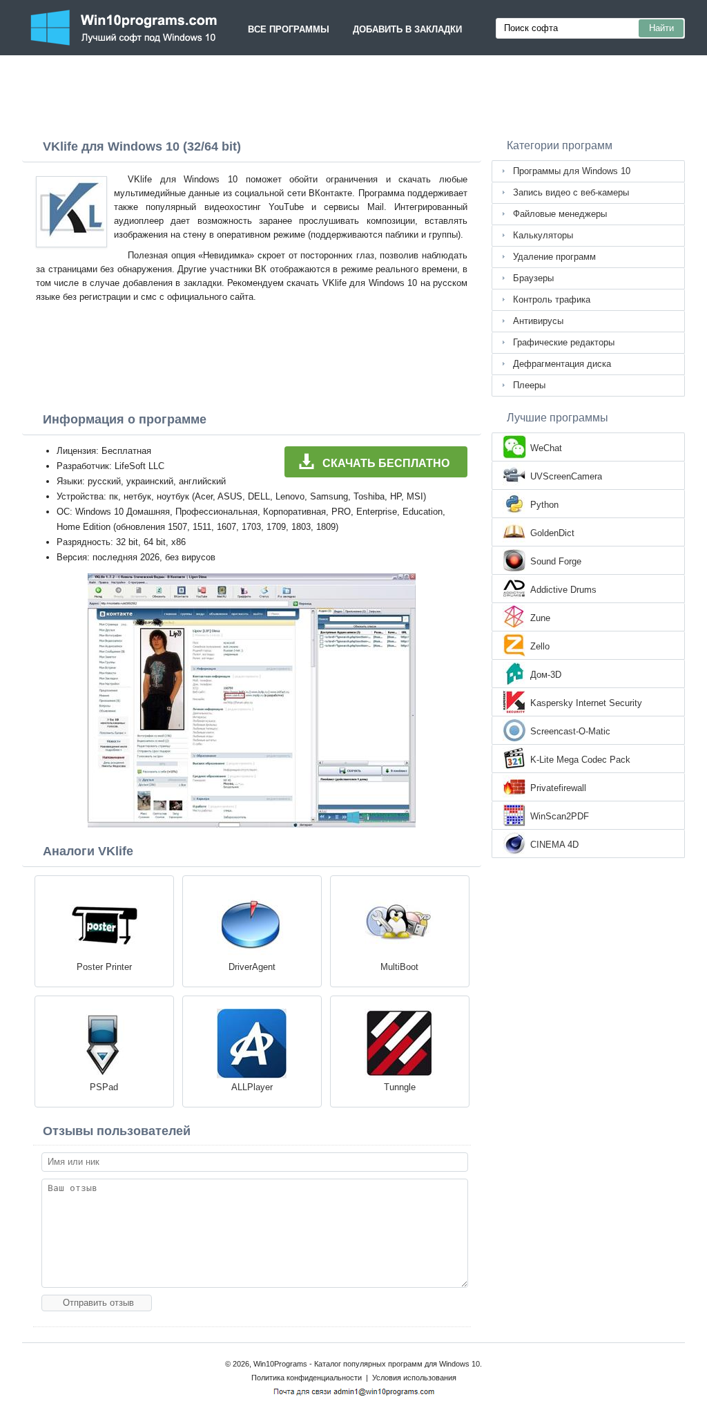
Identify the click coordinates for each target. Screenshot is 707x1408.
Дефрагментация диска (562, 364)
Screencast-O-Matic (570, 731)
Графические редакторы (563, 342)
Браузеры (533, 278)
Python (544, 505)
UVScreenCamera (566, 476)
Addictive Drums (563, 589)
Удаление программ (554, 256)
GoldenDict (552, 533)
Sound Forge (555, 561)
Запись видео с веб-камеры (571, 192)
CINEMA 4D (554, 844)
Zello (540, 646)
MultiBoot (399, 967)
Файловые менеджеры (560, 214)
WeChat (546, 448)
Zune (540, 618)
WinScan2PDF (559, 816)
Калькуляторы (543, 235)
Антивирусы (538, 321)
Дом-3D (545, 674)
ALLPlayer (252, 1087)
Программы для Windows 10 (571, 171)
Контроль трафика (551, 299)
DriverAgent (252, 967)
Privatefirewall (558, 788)
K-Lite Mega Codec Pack (580, 759)
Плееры (529, 385)
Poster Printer (104, 967)
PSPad (104, 1087)
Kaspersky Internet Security (586, 703)
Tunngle (400, 1087)
